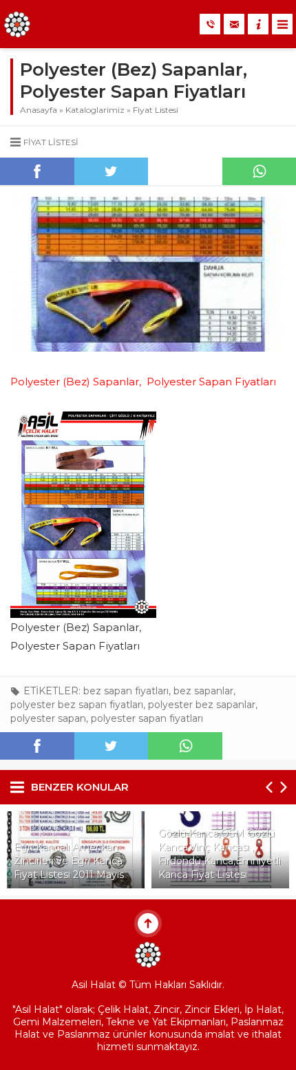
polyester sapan (48, 718)
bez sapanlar (203, 691)
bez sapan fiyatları (126, 691)
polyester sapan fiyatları (147, 718)
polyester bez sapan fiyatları (76, 704)
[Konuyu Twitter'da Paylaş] (111, 171)
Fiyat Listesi (155, 110)
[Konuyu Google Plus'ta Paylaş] (185, 171)
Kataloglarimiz (95, 110)
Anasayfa (38, 110)
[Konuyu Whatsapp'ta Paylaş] (185, 746)
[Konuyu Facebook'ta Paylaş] (37, 171)
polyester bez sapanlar (201, 704)
